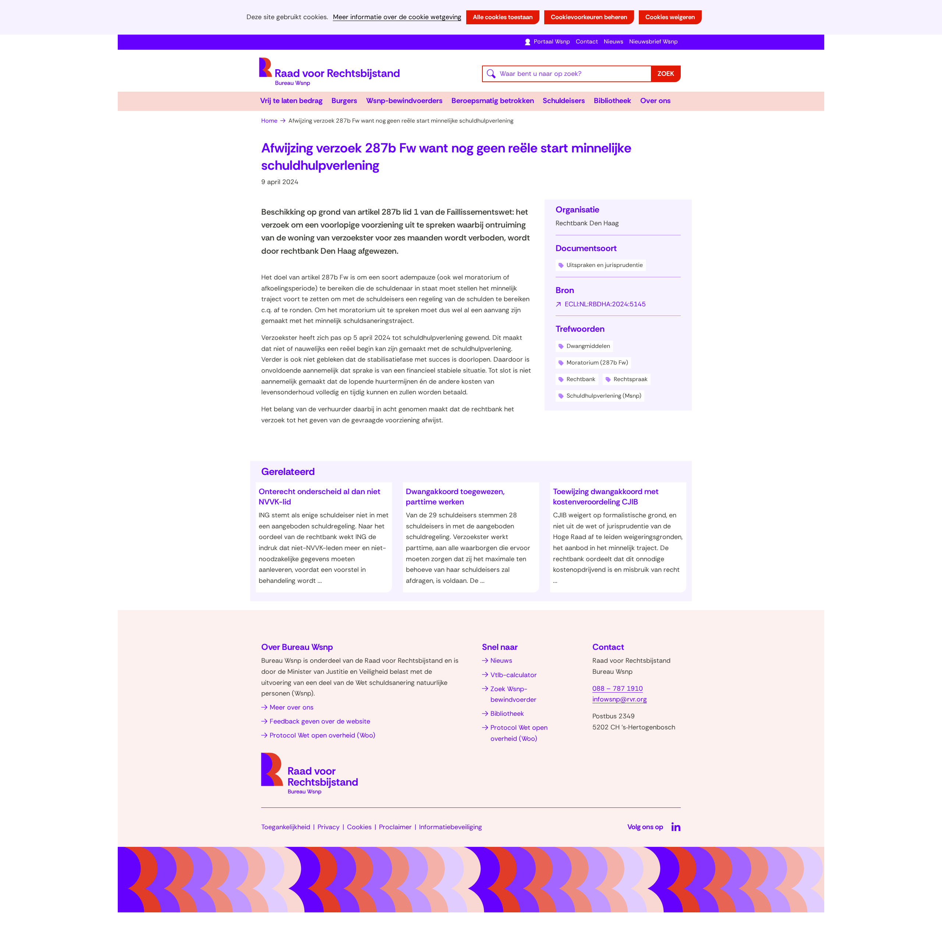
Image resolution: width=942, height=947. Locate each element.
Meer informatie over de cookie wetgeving (397, 17)
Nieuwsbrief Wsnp (653, 41)
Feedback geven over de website (320, 721)
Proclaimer (395, 827)
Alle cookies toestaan (503, 17)
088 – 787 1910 (617, 688)
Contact (587, 41)
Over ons (655, 100)
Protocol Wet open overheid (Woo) (322, 735)
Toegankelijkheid (285, 827)
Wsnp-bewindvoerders (404, 100)
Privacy (329, 827)
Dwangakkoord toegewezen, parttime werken (455, 496)
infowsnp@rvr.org (619, 699)
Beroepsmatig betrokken (492, 100)
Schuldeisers (564, 100)
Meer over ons (292, 707)
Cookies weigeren (670, 17)
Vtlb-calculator (514, 674)
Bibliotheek (612, 100)
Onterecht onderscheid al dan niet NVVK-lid (319, 496)
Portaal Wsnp (552, 41)
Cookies (359, 827)
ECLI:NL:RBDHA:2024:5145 (605, 304)
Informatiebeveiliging (450, 827)
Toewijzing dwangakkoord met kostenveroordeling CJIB (606, 496)
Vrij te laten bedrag (291, 100)
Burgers (344, 100)
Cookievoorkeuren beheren (589, 17)
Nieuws (613, 41)
